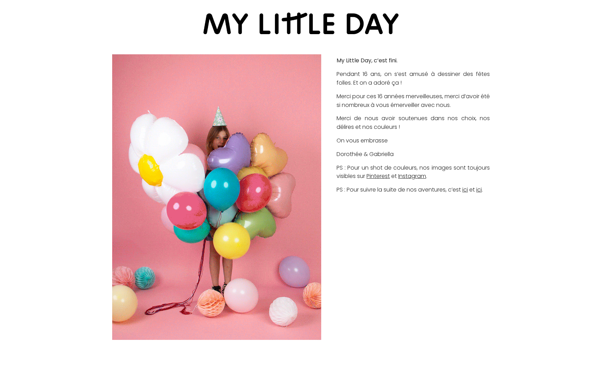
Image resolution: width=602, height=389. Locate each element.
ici (465, 190)
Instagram (412, 176)
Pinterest (378, 176)
